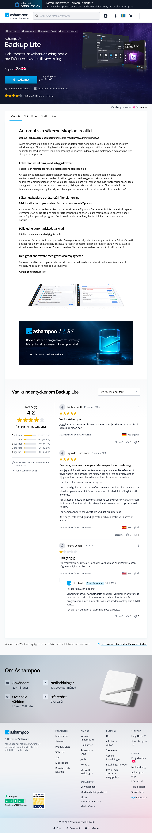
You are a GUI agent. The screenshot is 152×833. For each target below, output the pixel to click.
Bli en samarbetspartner (89, 799)
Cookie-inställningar (113, 757)
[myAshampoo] (106, 15)
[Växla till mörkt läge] (115, 15)
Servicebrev (137, 792)
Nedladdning (138, 767)
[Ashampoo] (17, 732)
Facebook (75, 828)
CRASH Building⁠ (85, 771)
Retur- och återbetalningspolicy (112, 773)
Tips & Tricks (138, 786)
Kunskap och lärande (62, 770)
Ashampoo (139, 798)
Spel (57, 757)
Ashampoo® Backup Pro (32, 271)
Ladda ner (23, 79)
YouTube (94, 828)
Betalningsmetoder (115, 764)
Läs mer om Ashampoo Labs (48, 354)
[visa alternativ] (138, 407)
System (59, 741)
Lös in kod (137, 781)
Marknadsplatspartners (89, 792)
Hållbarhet (87, 745)
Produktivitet (62, 746)
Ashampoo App (137, 774)
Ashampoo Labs (87, 752)
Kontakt (85, 764)
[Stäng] (148, 3)
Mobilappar (61, 762)
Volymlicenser (88, 786)
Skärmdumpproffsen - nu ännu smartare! (69, 3)
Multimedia (61, 736)
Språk (44, 116)
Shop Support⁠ (139, 741)
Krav (54, 116)
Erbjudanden (138, 760)
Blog (58, 828)
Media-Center (88, 806)
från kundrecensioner (39, 96)
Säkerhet (60, 752)
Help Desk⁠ (137, 736)
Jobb (83, 759)
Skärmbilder (30, 116)
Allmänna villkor (111, 743)
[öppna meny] (144, 15)
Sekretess (111, 750)
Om (108, 736)
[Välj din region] (123, 15)
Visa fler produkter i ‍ (127, 107)
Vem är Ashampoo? (87, 737)
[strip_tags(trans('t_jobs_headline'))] (39, 801)
